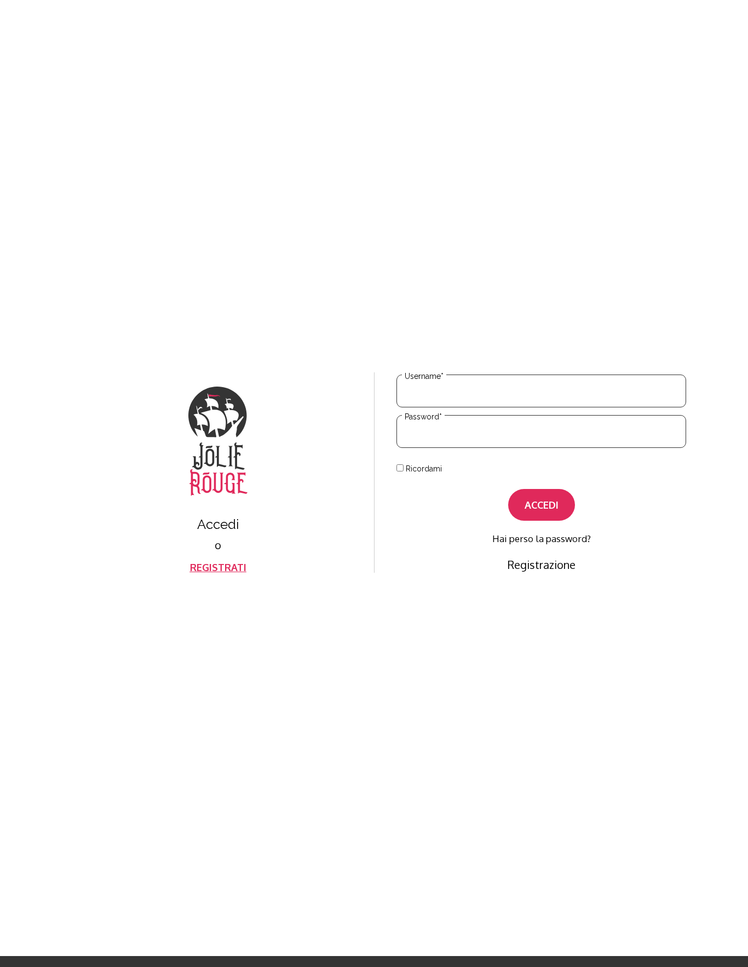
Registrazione (542, 564)
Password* (423, 417)
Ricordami (423, 468)
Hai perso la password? (541, 538)
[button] (218, 567)
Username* (424, 376)
